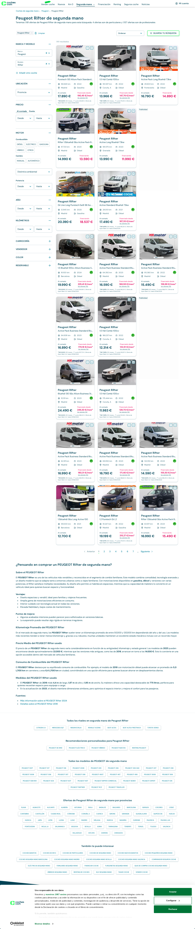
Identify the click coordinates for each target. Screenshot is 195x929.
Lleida (61, 820)
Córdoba (71, 814)
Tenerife (127, 826)
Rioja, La (45, 826)
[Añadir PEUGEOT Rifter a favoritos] (87, 48)
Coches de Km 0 (49, 853)
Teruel (141, 826)
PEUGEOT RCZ (96, 787)
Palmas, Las (165, 820)
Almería (64, 807)
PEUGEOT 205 (96, 768)
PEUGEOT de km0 (55, 748)
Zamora (104, 833)
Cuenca (99, 814)
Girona (112, 814)
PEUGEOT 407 (115, 774)
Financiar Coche (91, 866)
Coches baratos (29, 853)
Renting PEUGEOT (139, 748)
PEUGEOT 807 (83, 781)
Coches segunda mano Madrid (66, 859)
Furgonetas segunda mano (116, 866)
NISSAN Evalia (75, 728)
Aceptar (173, 892)
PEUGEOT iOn (167, 781)
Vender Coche (142, 872)
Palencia (150, 820)
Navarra (123, 820)
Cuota (32, 111)
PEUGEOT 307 (63, 774)
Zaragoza (118, 833)
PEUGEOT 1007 (27, 768)
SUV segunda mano (104, 872)
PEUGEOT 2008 (78, 768)
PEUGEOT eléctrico (77, 748)
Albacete (36, 807)
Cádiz (171, 807)
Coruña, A (85, 814)
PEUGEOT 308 (80, 774)
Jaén (40, 820)
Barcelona (131, 807)
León (50, 820)
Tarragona (113, 826)
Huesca (28, 820)
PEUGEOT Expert (148, 781)
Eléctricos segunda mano (39, 866)
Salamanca (60, 826)
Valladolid (77, 833)
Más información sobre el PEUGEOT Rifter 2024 (43, 700)
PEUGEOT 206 (113, 768)
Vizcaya (91, 833)
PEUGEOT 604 (48, 781)
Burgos (145, 807)
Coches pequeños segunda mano (158, 853)
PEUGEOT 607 (65, 781)
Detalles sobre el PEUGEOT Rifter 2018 (39, 703)
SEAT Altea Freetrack (132, 728)
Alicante (51, 807)
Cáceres (158, 807)
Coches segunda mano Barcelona (33, 859)
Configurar (171, 900)
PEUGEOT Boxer (129, 781)
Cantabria (24, 814)
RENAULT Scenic (94, 728)
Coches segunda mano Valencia (131, 859)
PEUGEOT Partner (78, 787)
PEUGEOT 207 (151, 768)
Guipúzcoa (157, 814)
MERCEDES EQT (58, 728)
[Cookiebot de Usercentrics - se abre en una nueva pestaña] (17, 924)
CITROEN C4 (41, 728)
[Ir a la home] (8, 3)
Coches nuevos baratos (128, 853)
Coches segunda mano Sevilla (99, 859)
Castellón (39, 814)
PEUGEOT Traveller (116, 787)
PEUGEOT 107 (44, 768)
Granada (125, 814)
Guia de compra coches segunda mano (151, 866)
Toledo (153, 826)
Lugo (72, 820)
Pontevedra (30, 826)
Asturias (78, 807)
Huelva (172, 814)
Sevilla (88, 826)
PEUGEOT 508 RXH (30, 781)
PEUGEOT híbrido (98, 748)
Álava (23, 807)
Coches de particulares (73, 853)
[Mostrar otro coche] (75, 69)
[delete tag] (32, 33)
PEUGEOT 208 (168, 768)
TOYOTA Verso (153, 728)
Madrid (84, 820)
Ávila (90, 807)
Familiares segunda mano (67, 866)
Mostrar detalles (42, 924)
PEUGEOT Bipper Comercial (106, 781)
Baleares (116, 807)
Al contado (22, 111)
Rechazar (172, 909)
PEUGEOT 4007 (97, 774)
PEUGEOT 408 (132, 774)
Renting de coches (81, 872)
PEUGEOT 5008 (150, 774)
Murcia (110, 820)
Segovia (74, 826)
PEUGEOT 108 (61, 768)
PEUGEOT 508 (167, 774)
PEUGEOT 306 (46, 774)
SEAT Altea (111, 728)
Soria (99, 826)
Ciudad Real (56, 814)
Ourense (136, 820)
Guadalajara (141, 814)
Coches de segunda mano (100, 853)
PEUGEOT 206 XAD (132, 768)
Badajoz (102, 807)
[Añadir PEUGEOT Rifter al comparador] (91, 48)
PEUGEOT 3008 (28, 774)
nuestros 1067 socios (56, 894)
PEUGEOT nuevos (118, 748)
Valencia (166, 826)
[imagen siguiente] (92, 58)
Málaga (97, 820)
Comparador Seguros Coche (164, 859)
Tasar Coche (123, 872)
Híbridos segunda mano (57, 872)
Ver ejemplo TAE (82, 98)
